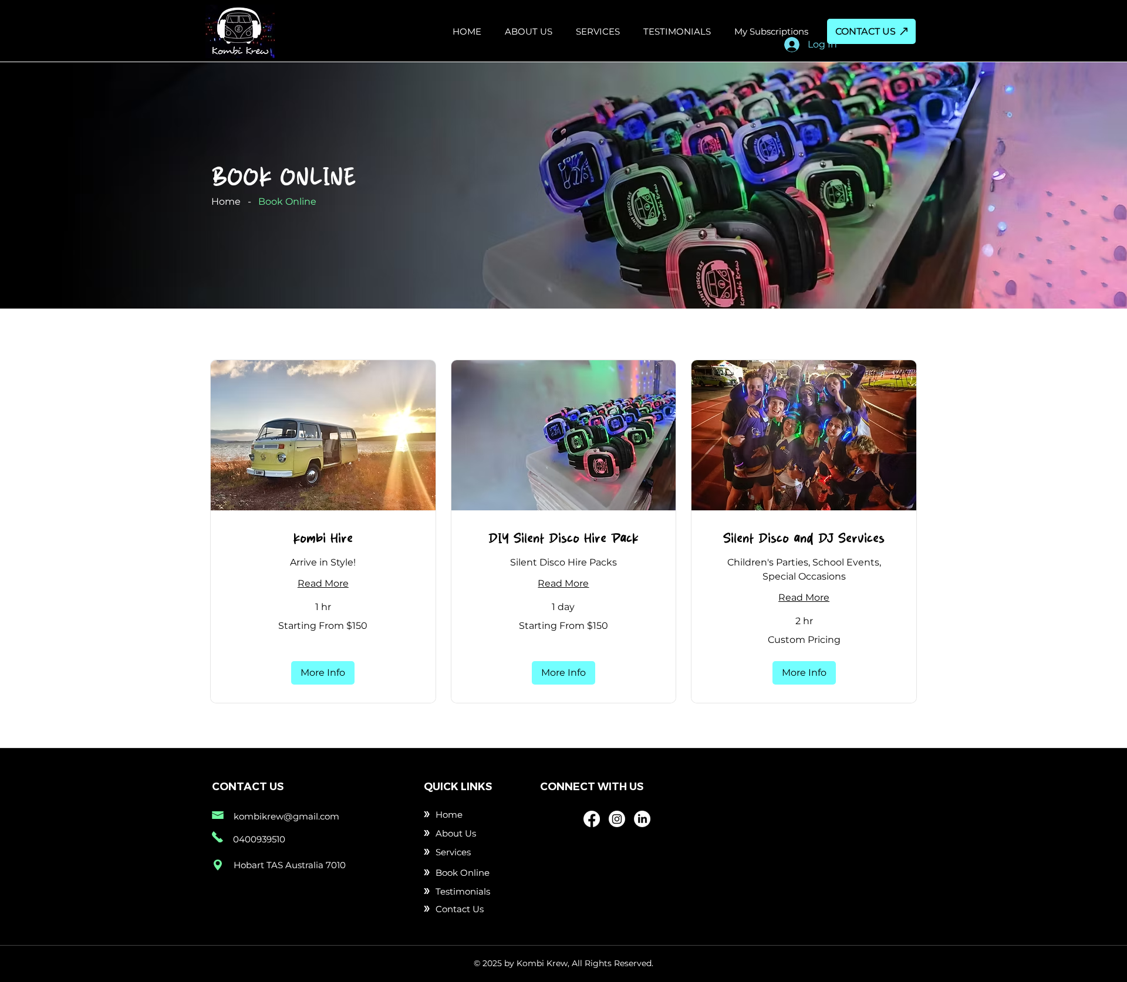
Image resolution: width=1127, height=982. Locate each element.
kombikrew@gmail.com (286, 816)
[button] (323, 673)
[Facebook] (591, 819)
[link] (323, 538)
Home (226, 201)
